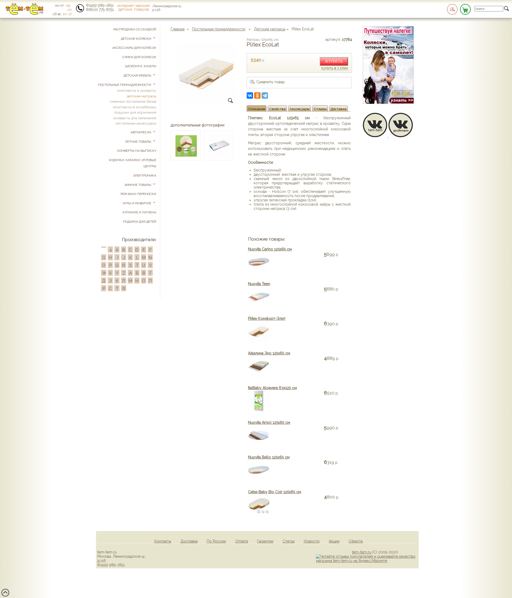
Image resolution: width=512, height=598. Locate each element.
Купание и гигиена (139, 212)
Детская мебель (137, 75)
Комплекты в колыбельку (134, 107)
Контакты (162, 541)
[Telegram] (265, 95)
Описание (256, 109)
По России (216, 541)
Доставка (338, 109)
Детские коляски (136, 39)
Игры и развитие (137, 203)
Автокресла (141, 132)
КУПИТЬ (334, 61)
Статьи (289, 541)
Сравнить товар (270, 82)
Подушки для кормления (135, 112)
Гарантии (265, 541)
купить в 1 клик (334, 68)
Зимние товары (138, 185)
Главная (178, 29)
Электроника (144, 175)
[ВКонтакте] (250, 95)
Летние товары (138, 141)
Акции (334, 541)
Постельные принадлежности (218, 29)
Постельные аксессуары (135, 123)
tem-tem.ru (361, 552)
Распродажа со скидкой (134, 29)
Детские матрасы (269, 29)
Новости (311, 541)
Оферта (356, 541)
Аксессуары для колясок (134, 48)
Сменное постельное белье (133, 101)
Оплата (241, 541)
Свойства (277, 109)
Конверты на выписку (136, 151)
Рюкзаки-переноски (138, 194)
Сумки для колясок (139, 57)
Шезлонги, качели (140, 66)
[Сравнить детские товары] (452, 9)
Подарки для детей (139, 222)
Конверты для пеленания (134, 118)
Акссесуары (300, 109)
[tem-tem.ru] (24, 13)
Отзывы (320, 109)
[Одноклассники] (257, 95)
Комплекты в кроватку (136, 90)
